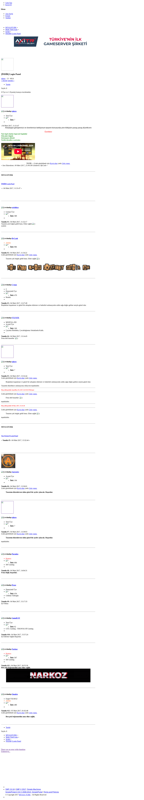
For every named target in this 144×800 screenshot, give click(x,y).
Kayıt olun (53, 163)
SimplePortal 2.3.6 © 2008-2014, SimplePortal (23, 792)
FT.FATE (15, 318)
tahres (3, 79)
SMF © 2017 (21, 789)
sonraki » (11, 81)
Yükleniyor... (5, 751)
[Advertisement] (55, 52)
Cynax (14, 285)
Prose (14, 585)
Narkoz (15, 649)
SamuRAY (16, 618)
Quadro (15, 694)
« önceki (4, 81)
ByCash (15, 238)
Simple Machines (34, 789)
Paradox (15, 554)
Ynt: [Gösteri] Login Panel (9, 436)
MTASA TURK (25, 795)
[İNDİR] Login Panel (7, 184)
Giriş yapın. (66, 163)
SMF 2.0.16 (10, 789)
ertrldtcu (15, 207)
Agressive (15, 472)
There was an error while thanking (13, 749)
